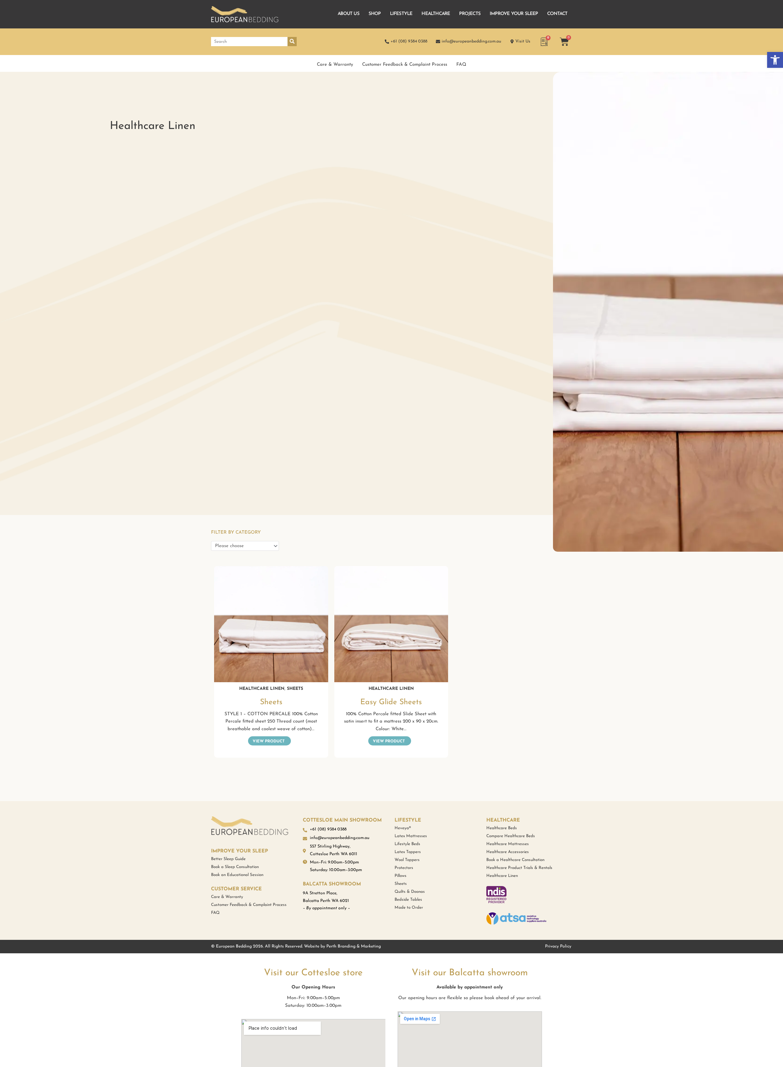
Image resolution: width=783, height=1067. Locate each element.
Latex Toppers (408, 852)
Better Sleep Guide (228, 859)
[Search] (292, 41)
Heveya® (403, 828)
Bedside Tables (408, 900)
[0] (545, 44)
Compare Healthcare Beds (510, 836)
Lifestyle (401, 14)
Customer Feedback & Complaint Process (404, 64)
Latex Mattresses (411, 836)
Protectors (404, 868)
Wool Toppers (407, 860)
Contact (557, 14)
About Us (348, 14)
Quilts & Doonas (410, 892)
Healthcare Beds (501, 828)
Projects (470, 14)
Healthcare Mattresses (507, 844)
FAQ (461, 64)
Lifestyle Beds (407, 844)
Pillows (400, 876)
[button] (775, 60)
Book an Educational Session (237, 875)
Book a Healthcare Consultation (515, 860)
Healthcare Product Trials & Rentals (519, 868)
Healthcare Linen (261, 688)
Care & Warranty (335, 64)
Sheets (295, 688)
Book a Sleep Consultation (235, 867)
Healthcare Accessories (507, 852)
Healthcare (435, 14)
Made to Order (409, 908)
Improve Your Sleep (514, 14)
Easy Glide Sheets (391, 702)
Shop (375, 14)
